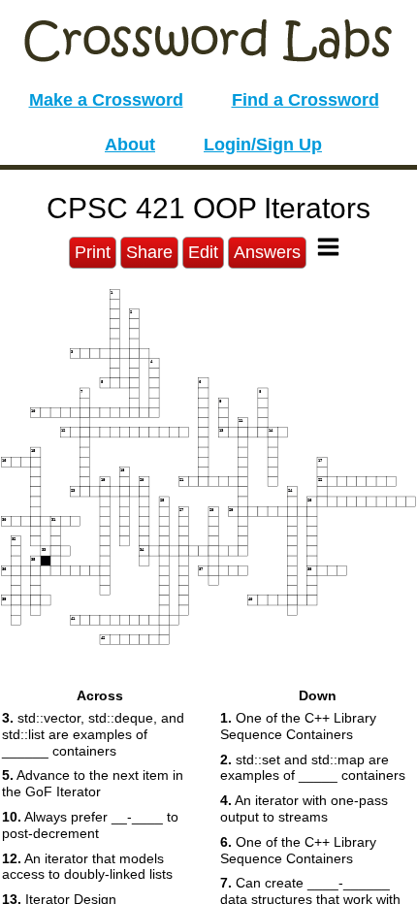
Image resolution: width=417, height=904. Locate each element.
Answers (267, 252)
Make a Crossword (106, 100)
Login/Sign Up (263, 144)
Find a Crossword (305, 100)
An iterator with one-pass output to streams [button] (304, 808)
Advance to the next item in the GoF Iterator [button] (92, 783)
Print (93, 252)
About (130, 144)
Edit (203, 252)
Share (149, 252)
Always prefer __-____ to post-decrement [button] (90, 825)
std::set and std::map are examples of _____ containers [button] (312, 768)
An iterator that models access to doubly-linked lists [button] (87, 867)
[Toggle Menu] (328, 247)
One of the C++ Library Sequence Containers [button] (298, 726)
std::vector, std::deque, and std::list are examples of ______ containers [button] (93, 734)
